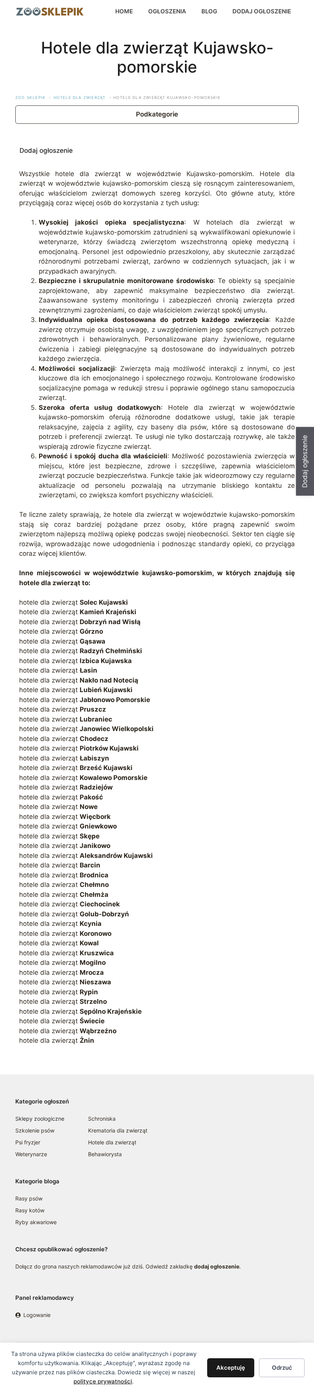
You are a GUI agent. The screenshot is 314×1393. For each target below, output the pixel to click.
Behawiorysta (105, 1154)
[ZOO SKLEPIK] (49, 11)
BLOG (209, 11)
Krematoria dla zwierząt (117, 1130)
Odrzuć (282, 1367)
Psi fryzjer (27, 1142)
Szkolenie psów (34, 1130)
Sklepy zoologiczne (39, 1118)
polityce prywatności (103, 1381)
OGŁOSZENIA (167, 11)
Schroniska (102, 1118)
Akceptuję (230, 1367)
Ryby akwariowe (36, 1222)
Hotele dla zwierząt (112, 1142)
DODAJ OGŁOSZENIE (261, 11)
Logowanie (37, 1315)
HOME (124, 11)
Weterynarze (31, 1154)
